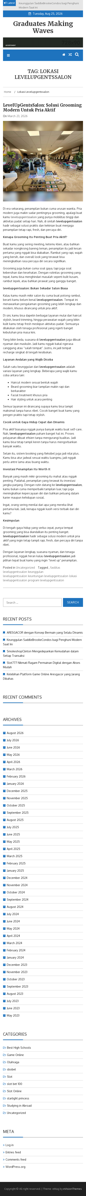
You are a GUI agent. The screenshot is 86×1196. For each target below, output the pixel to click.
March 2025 (14, 856)
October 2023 (16, 979)
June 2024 (13, 921)
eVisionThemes (72, 1188)
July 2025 (13, 827)
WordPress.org (15, 1166)
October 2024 (16, 892)
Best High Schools (19, 1047)
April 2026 (13, 762)
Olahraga (13, 1062)
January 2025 (15, 870)
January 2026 (15, 783)
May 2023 (13, 1015)
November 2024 (17, 885)
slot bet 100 (14, 1084)
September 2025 (18, 812)
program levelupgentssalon (46, 580)
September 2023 (17, 986)
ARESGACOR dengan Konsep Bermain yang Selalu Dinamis (45, 632)
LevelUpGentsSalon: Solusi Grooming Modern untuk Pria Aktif (42, 107)
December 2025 (17, 791)
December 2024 (17, 877)
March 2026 (14, 769)
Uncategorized (25, 567)
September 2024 (17, 899)
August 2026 (15, 733)
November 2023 (17, 972)
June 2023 (13, 1008)
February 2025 (16, 863)
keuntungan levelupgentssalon (48, 576)
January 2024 (15, 957)
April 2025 (13, 849)
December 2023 (17, 964)
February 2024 (16, 950)
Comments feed (16, 1159)
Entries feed (13, 1152)
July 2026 (13, 740)
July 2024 (13, 914)
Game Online (15, 1055)
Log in (10, 1145)
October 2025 (16, 805)
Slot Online (14, 1091)
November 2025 (17, 798)
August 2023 (15, 993)
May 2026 (13, 754)
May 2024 (13, 928)
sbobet (11, 1069)
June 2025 (13, 834)
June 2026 (13, 747)
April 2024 (13, 935)
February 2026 (16, 776)
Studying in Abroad (19, 1105)
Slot (9, 1076)
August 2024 (15, 906)
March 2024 (14, 943)
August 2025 (15, 820)
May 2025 (13, 841)
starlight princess (18, 1098)
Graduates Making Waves (43, 27)
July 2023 (13, 1001)
